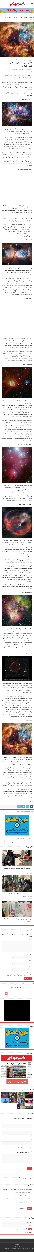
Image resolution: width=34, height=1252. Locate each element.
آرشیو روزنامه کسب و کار (15, 1081)
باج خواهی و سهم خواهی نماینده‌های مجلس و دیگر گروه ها (18, 1199)
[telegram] (12, 987)
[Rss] (23, 987)
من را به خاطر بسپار (21, 1229)
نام (31, 955)
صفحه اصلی (31, 18)
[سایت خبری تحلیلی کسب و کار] (17, 4)
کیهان (19, 811)
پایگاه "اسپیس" (27, 811)
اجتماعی (25, 18)
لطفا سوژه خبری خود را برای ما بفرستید (23, 1152)
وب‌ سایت (30, 967)
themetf (17, 1244)
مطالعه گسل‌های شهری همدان (8, 842)
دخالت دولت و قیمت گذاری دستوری (22, 1192)
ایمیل (30, 961)
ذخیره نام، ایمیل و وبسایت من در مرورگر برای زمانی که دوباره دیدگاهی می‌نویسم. (18, 974)
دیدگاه (30, 939)
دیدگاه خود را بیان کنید (11, 69)
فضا (22, 811)
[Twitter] (18, 987)
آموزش (20, 18)
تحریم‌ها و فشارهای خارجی (25, 1202)
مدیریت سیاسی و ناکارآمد (25, 1195)
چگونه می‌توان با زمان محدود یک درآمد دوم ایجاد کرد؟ (18, 919)
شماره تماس (29, 1140)
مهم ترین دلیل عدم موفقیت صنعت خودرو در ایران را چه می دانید (17, 1189)
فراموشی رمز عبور (28, 1232)
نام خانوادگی (29, 1136)
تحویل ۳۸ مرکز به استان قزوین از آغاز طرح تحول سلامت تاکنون (23, 838)
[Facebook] (20, 987)
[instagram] (15, 987)
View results (23, 1208)
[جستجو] (6, 993)
